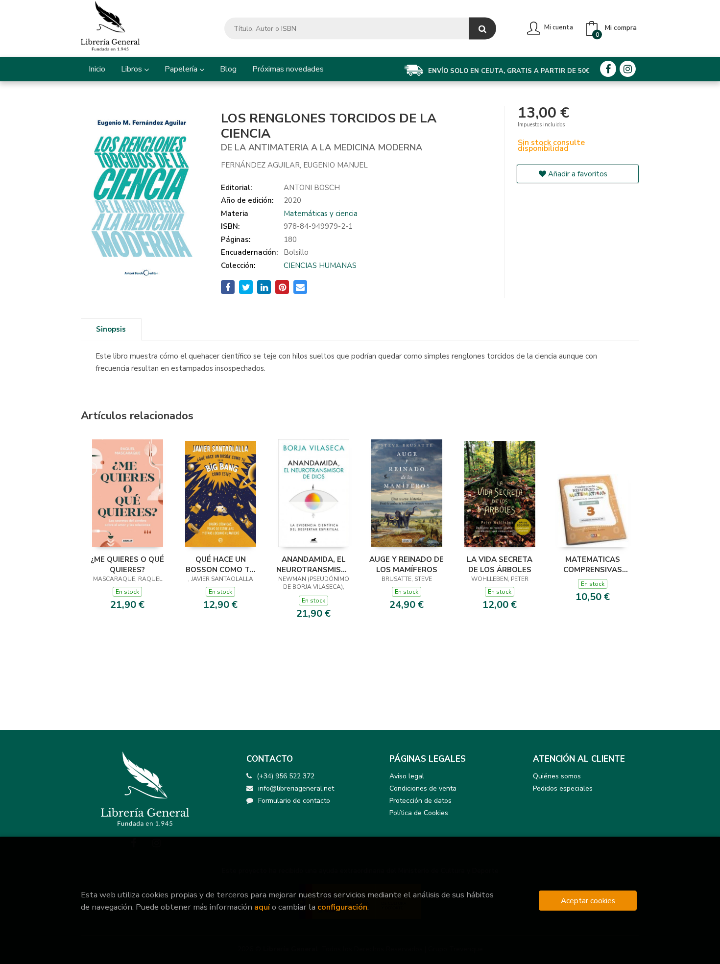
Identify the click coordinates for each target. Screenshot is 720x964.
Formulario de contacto (294, 800)
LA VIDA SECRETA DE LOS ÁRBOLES (499, 564)
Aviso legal (406, 776)
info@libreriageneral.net (296, 788)
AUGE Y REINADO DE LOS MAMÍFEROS (406, 564)
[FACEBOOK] (608, 69)
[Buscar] (482, 29)
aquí (262, 907)
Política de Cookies (418, 813)
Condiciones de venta (422, 788)
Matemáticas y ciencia (321, 213)
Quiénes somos (557, 776)
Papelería (182, 69)
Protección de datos (420, 800)
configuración (342, 907)
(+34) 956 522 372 (285, 776)
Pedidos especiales (563, 788)
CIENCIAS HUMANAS (320, 265)
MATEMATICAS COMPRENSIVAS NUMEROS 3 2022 (592, 564)
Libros (132, 69)
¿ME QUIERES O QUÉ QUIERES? (127, 564)
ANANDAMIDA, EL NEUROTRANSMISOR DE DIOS (313, 564)
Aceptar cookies (588, 900)
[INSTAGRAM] (628, 69)
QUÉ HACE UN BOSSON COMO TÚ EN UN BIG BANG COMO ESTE (220, 564)
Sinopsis (111, 329)
